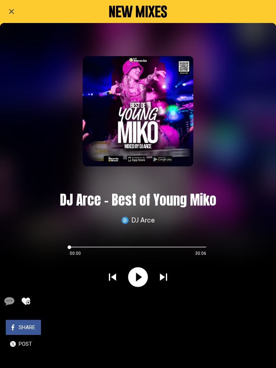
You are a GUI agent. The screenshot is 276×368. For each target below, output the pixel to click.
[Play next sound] (163, 277)
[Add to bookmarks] (25, 301)
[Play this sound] (138, 277)
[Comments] (8, 301)
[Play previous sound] (112, 277)
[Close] (11, 11)
